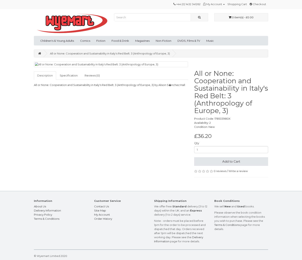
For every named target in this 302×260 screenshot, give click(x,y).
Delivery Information (47, 210)
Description (45, 75)
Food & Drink (120, 40)
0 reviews (220, 171)
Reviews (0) (92, 75)
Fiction (100, 40)
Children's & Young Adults (57, 40)
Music (210, 40)
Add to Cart (231, 161)
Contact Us (101, 206)
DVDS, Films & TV (189, 40)
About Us (40, 206)
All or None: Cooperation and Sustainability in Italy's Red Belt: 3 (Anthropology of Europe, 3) (110, 53)
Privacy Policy (43, 214)
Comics (85, 40)
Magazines (142, 40)
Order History (103, 218)
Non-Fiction (163, 40)
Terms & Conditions (46, 218)
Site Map (100, 210)
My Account (102, 214)
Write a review (238, 171)
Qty (196, 143)
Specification (69, 75)
